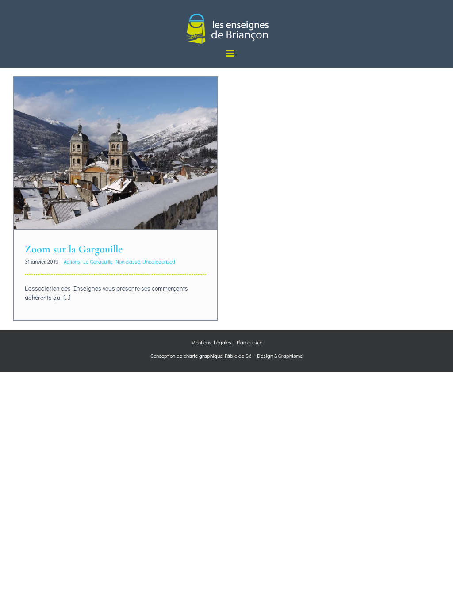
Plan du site (249, 342)
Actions (72, 261)
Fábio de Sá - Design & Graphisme (263, 355)
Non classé (127, 261)
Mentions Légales (211, 342)
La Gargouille (97, 261)
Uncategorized (158, 261)
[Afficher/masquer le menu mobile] (231, 53)
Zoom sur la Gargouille (74, 249)
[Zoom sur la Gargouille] (115, 153)
